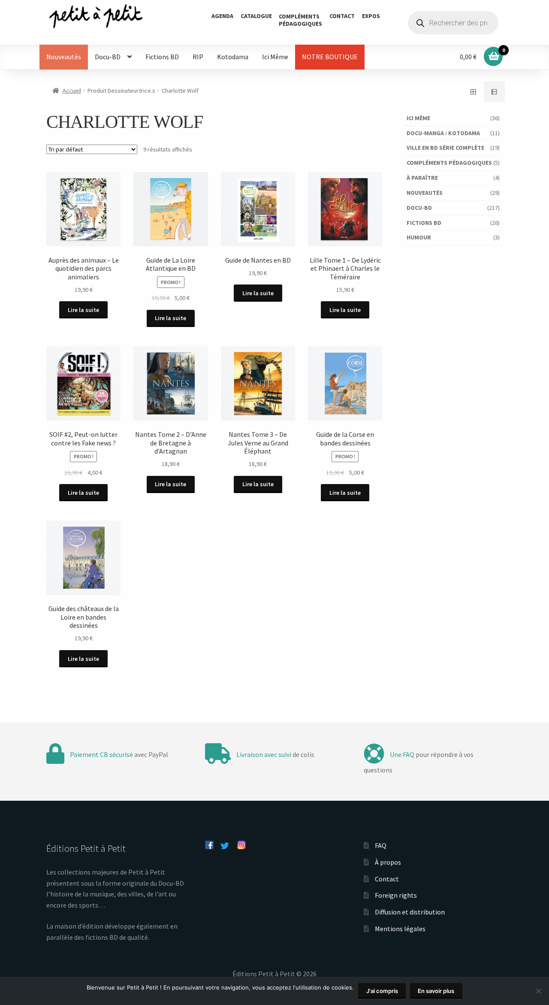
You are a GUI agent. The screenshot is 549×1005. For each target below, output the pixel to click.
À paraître (422, 178)
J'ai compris (382, 990)
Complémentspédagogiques (300, 19)
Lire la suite (83, 310)
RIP (198, 56)
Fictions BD (162, 56)
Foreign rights (396, 895)
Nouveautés (63, 56)
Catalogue (256, 16)
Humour (419, 237)
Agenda (222, 16)
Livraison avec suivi (263, 754)
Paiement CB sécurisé (101, 754)
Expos (371, 16)
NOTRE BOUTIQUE (330, 56)
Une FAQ (402, 754)
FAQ (380, 845)
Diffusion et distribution (410, 912)
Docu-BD (108, 56)
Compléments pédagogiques (449, 162)
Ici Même (275, 56)
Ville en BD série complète (445, 147)
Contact (342, 16)
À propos (388, 862)
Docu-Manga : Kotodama (443, 133)
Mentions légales (400, 928)
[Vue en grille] (473, 92)
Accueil (72, 90)
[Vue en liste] (494, 92)
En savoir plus (436, 990)
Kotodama (232, 56)
